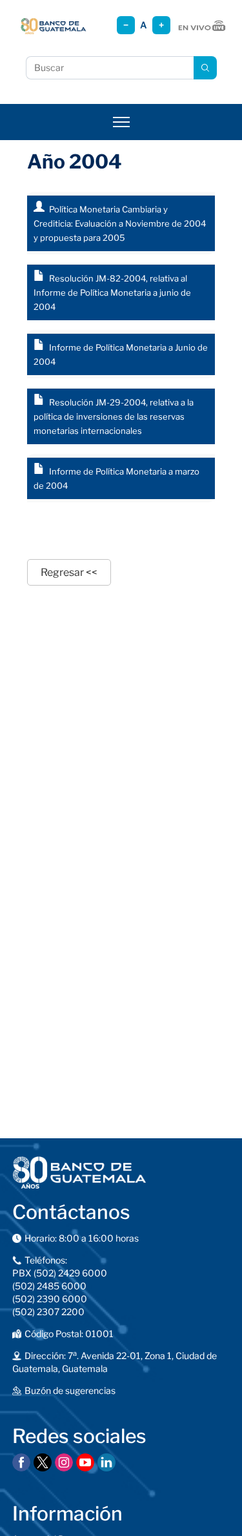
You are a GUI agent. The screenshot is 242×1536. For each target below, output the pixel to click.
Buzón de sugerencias (70, 1390)
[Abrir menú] (121, 122)
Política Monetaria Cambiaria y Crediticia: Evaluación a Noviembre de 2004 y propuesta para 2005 (120, 223)
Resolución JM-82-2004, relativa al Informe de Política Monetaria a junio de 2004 (112, 292)
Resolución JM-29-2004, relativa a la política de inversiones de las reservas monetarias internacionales (114, 416)
